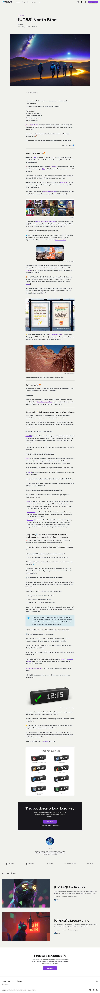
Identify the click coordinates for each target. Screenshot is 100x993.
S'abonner (50, 821)
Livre (28, 2)
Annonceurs (5, 984)
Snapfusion (63, 182)
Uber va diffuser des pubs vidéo (45, 221)
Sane (21, 24)
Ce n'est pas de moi (32, 125)
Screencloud (29, 668)
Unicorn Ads (31, 512)
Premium (21, 16)
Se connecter (93, 2)
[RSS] (97, 990)
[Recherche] (85, 2)
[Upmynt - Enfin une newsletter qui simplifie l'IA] (7, 2)
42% (34, 157)
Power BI (30, 661)
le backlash (52, 166)
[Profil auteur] (50, 841)
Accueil (18, 2)
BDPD (30, 472)
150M (43, 169)
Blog (23, 2)
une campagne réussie (56, 334)
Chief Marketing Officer (44, 402)
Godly (27, 458)
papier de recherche (49, 191)
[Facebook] (81, 2)
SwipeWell (29, 436)
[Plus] (40, 2)
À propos (33, 2)
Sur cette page (32, 92)
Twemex (30, 520)
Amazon (45, 741)
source (28, 284)
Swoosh (28, 270)
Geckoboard (39, 668)
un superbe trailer (60, 240)
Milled (29, 501)
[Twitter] (78, 2)
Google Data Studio (67, 659)
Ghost (34, 990)
